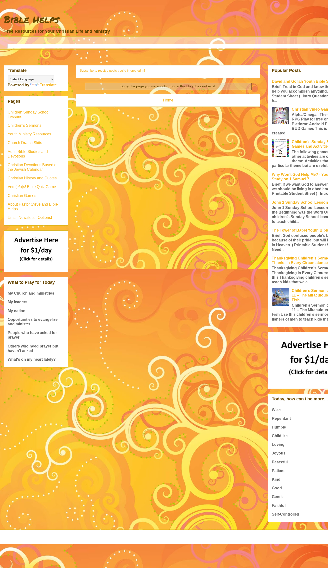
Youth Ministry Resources (29, 134)
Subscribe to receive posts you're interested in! (112, 70)
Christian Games (22, 196)
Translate (48, 85)
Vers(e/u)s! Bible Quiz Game (32, 187)
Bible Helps (31, 19)
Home (168, 100)
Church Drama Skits (25, 143)
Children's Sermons (24, 125)
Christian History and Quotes (32, 178)
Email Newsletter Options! (30, 217)
